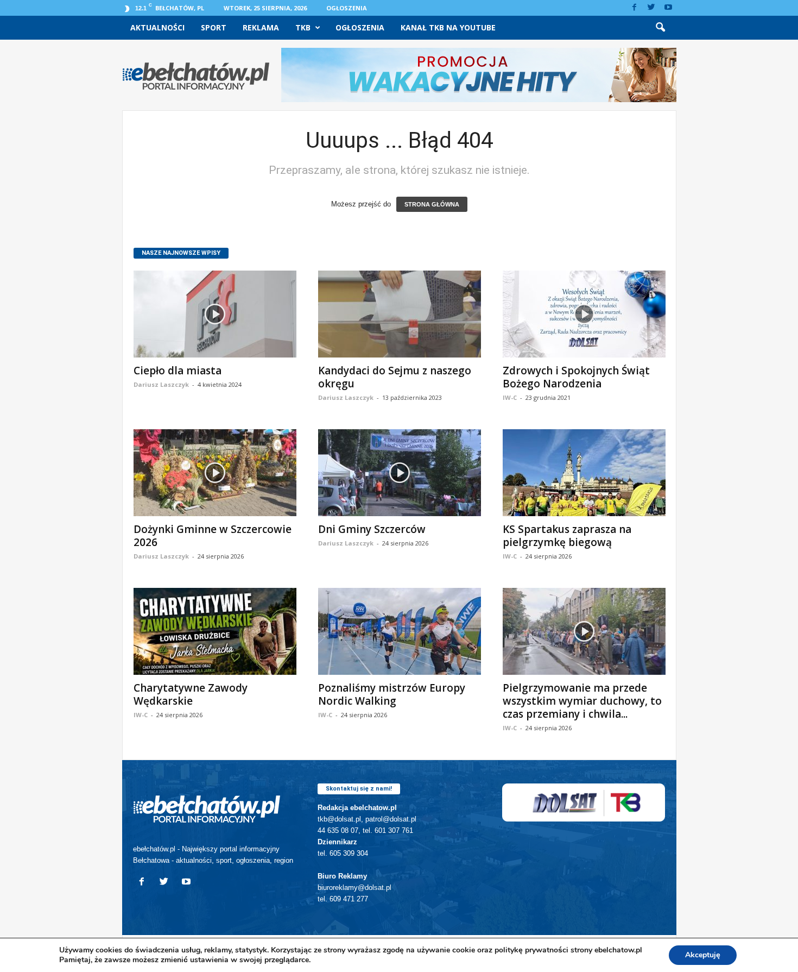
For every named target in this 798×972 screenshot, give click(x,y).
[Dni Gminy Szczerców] (399, 472)
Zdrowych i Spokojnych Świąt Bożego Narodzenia (576, 377)
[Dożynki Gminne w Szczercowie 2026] (215, 472)
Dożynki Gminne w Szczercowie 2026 (213, 535)
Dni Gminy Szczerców (372, 529)
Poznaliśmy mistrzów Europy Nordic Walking (391, 694)
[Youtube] (668, 8)
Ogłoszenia (346, 8)
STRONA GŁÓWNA (431, 204)
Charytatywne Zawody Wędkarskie (191, 694)
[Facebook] (634, 8)
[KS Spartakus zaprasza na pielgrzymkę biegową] (584, 472)
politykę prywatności (531, 950)
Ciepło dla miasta (177, 370)
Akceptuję (702, 955)
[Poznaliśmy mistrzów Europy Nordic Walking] (399, 631)
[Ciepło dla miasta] (215, 314)
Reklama (261, 27)
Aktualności (157, 27)
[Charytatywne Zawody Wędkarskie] (215, 631)
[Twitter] (651, 8)
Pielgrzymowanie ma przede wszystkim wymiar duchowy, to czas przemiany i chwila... (582, 701)
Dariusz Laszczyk (161, 384)
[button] (660, 28)
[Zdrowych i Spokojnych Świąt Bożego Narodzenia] (584, 314)
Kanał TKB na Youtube (448, 27)
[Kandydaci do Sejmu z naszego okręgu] (399, 314)
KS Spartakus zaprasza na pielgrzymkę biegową (567, 535)
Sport (213, 27)
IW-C (510, 397)
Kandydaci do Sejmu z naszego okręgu (394, 377)
